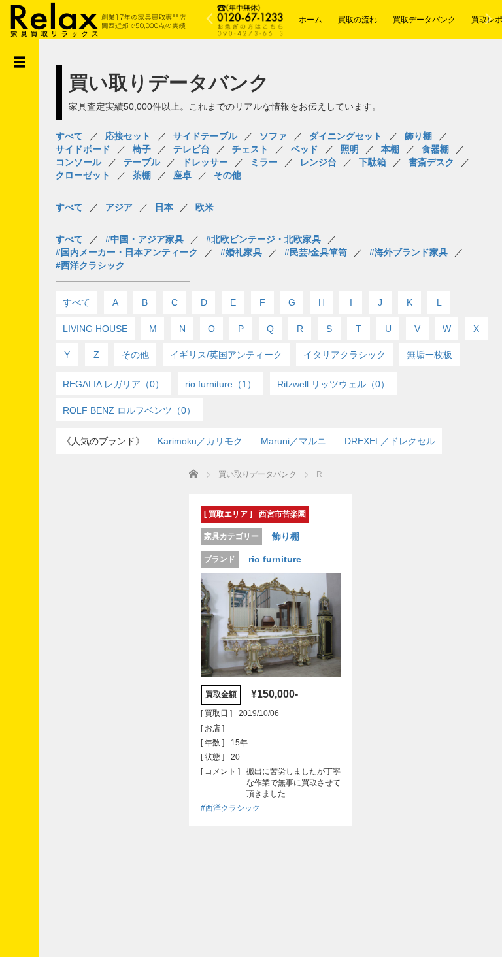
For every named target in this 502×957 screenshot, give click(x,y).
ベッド (304, 149)
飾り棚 (418, 136)
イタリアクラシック (344, 354)
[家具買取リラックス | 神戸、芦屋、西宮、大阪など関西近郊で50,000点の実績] (98, 18)
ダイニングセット (345, 136)
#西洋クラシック (90, 265)
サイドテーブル (205, 136)
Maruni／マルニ (293, 441)
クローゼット (83, 175)
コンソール (78, 162)
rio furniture (274, 559)
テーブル (142, 162)
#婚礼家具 (241, 252)
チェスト (250, 149)
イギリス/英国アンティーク (226, 354)
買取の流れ (357, 19)
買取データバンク (424, 19)
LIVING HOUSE (95, 328)
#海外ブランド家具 (408, 252)
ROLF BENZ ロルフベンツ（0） (129, 410)
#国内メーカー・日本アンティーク (127, 252)
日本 (164, 207)
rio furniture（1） (220, 384)
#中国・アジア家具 (144, 239)
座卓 (182, 175)
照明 (350, 149)
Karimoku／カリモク (200, 441)
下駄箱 (372, 162)
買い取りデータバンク (257, 474)
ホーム (310, 19)
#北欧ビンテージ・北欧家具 (263, 239)
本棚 (390, 149)
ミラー (264, 162)
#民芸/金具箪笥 (315, 252)
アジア (119, 207)
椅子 (142, 149)
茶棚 (142, 175)
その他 (227, 175)
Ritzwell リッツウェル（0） (333, 384)
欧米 (204, 207)
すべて (69, 136)
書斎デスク (431, 162)
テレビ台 (191, 149)
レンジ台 (318, 162)
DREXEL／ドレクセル (389, 441)
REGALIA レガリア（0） (113, 384)
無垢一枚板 (429, 354)
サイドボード (83, 149)
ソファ (273, 136)
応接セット (128, 136)
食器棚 (435, 149)
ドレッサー (205, 162)
